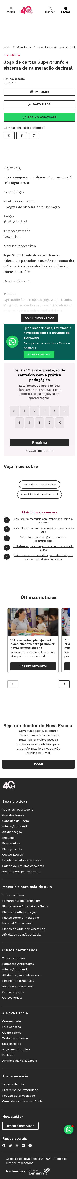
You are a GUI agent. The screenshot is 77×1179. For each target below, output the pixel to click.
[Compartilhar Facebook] (21, 135)
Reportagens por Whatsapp (21, 871)
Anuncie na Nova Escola (19, 1060)
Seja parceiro (11, 1043)
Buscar (50, 12)
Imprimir (42, 91)
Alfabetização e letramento (21, 975)
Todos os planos (13, 895)
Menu (11, 12)
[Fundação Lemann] (39, 1171)
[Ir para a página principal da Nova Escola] (26, 10)
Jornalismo (24, 46)
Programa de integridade (20, 1090)
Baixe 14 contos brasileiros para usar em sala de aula (40, 529)
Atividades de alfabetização (21, 934)
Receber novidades (20, 1125)
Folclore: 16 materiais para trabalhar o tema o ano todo (39, 520)
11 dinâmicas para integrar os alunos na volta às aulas (40, 548)
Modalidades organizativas (39, 484)
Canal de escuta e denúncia (22, 1101)
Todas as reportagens (17, 809)
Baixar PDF (41, 104)
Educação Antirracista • (19, 964)
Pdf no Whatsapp (42, 117)
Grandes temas (13, 815)
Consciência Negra (15, 821)
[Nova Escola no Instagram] (17, 1145)
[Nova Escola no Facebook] (3, 1145)
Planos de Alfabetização (19, 912)
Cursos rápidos (13, 992)
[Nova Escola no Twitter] (10, 1145)
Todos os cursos (13, 958)
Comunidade (11, 1021)
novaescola (17, 78)
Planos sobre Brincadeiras (21, 917)
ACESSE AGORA (39, 354)
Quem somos (11, 1032)
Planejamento (12, 849)
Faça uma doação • (16, 1049)
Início (7, 46)
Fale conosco (11, 1027)
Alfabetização (12, 832)
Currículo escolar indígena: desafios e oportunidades (36, 539)
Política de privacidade (18, 1095)
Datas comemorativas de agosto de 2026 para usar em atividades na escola (39, 557)
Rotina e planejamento (18, 986)
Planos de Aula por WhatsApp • (24, 929)
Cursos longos (12, 997)
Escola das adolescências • (21, 860)
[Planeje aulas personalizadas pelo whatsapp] (69, 1129)
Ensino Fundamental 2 (18, 980)
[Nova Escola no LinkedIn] (23, 1145)
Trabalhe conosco (15, 1038)
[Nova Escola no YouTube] (30, 1145)
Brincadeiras (11, 843)
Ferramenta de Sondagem (21, 901)
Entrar (65, 12)
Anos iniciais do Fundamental (39, 494)
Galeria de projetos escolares (23, 866)
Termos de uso (13, 1084)
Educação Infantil (15, 826)
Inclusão (8, 837)
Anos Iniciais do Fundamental (56, 46)
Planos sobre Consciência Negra (25, 906)
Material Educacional (17, 923)
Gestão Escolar (13, 854)
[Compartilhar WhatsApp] (9, 135)
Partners (8, 1055)
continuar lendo (39, 317)
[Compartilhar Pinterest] (34, 135)
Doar (38, 764)
